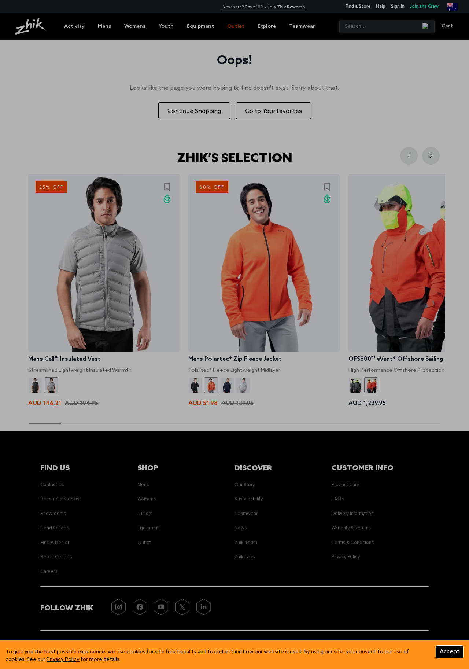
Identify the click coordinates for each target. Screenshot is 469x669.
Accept (449, 651)
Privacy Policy (63, 660)
